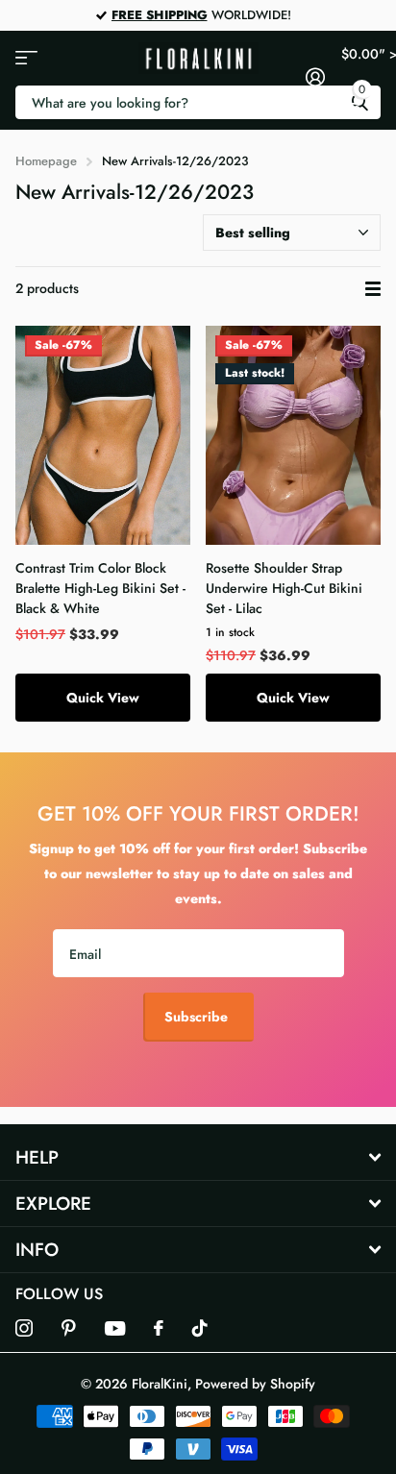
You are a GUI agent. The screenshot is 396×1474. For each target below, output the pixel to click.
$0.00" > (361, 71)
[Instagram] (24, 1328)
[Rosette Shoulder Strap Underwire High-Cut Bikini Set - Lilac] (293, 435)
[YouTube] (115, 1328)
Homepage (46, 161)
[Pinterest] (69, 1328)
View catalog (26, 58)
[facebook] (158, 1328)
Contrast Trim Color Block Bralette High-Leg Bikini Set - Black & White (100, 588)
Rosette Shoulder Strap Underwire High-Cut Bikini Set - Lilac (284, 588)
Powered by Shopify (255, 1383)
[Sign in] (316, 77)
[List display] (373, 289)
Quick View (102, 697)
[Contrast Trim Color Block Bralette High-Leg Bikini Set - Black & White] (102, 435)
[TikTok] (200, 1328)
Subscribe (198, 1016)
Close (198, 1158)
